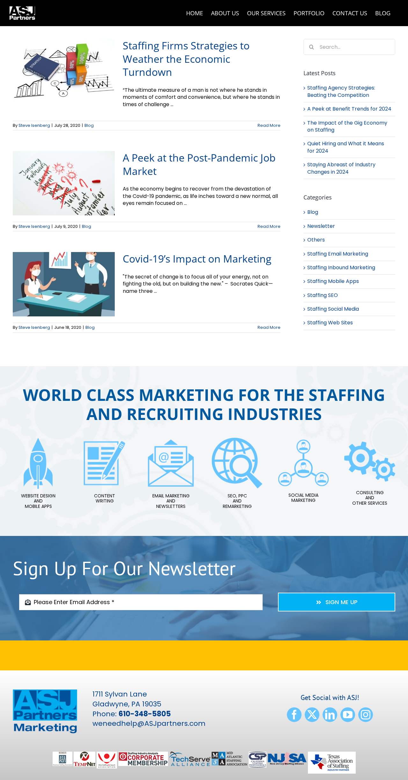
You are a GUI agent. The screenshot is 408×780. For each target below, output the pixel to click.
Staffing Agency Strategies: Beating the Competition (341, 91)
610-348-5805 (145, 714)
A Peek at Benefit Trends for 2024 (349, 108)
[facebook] (294, 714)
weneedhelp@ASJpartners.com (149, 723)
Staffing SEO (322, 295)
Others (316, 239)
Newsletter (321, 226)
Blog (89, 125)
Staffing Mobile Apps (333, 281)
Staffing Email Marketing (337, 253)
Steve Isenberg (34, 125)
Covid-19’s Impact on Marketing (197, 258)
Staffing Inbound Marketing (341, 267)
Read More (269, 125)
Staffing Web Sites (330, 322)
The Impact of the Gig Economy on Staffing (347, 126)
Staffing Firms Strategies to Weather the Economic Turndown (186, 59)
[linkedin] (330, 714)
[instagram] (365, 714)
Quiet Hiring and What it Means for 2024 (345, 147)
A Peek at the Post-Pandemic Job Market (199, 164)
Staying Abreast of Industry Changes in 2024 (341, 168)
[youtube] (347, 714)
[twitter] (312, 714)
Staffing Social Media (333, 309)
